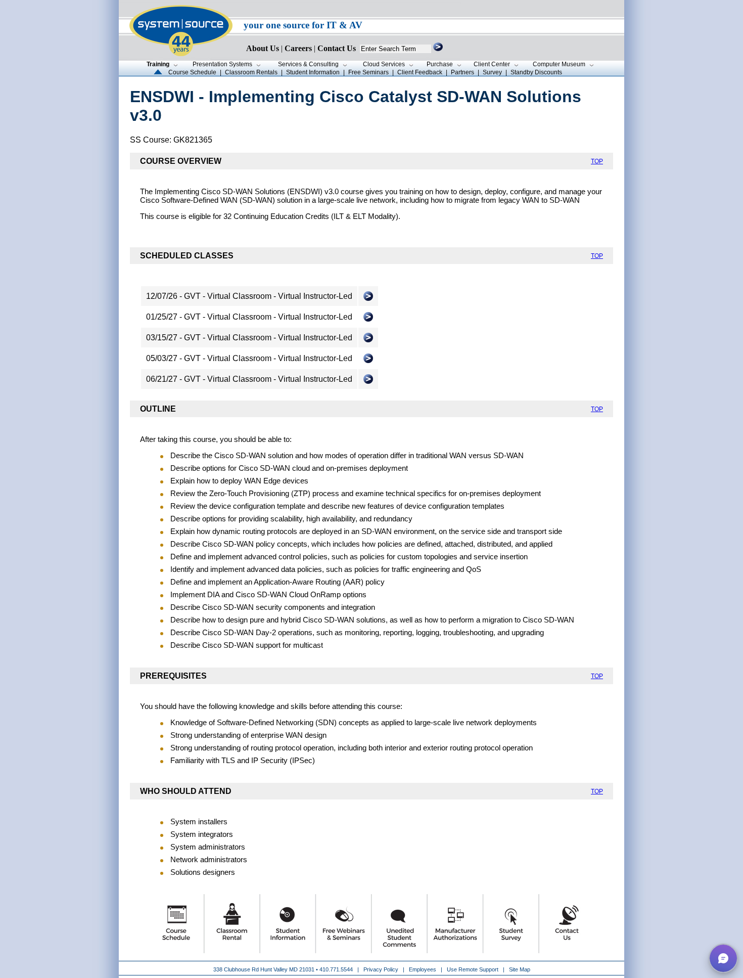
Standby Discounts (536, 72)
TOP (597, 161)
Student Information (313, 72)
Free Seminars (368, 72)
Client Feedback (419, 72)
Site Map (519, 969)
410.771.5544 (336, 969)
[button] (723, 958)
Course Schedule (192, 72)
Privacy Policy (381, 969)
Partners (462, 72)
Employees (422, 969)
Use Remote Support (472, 969)
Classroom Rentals (251, 72)
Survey (492, 72)
